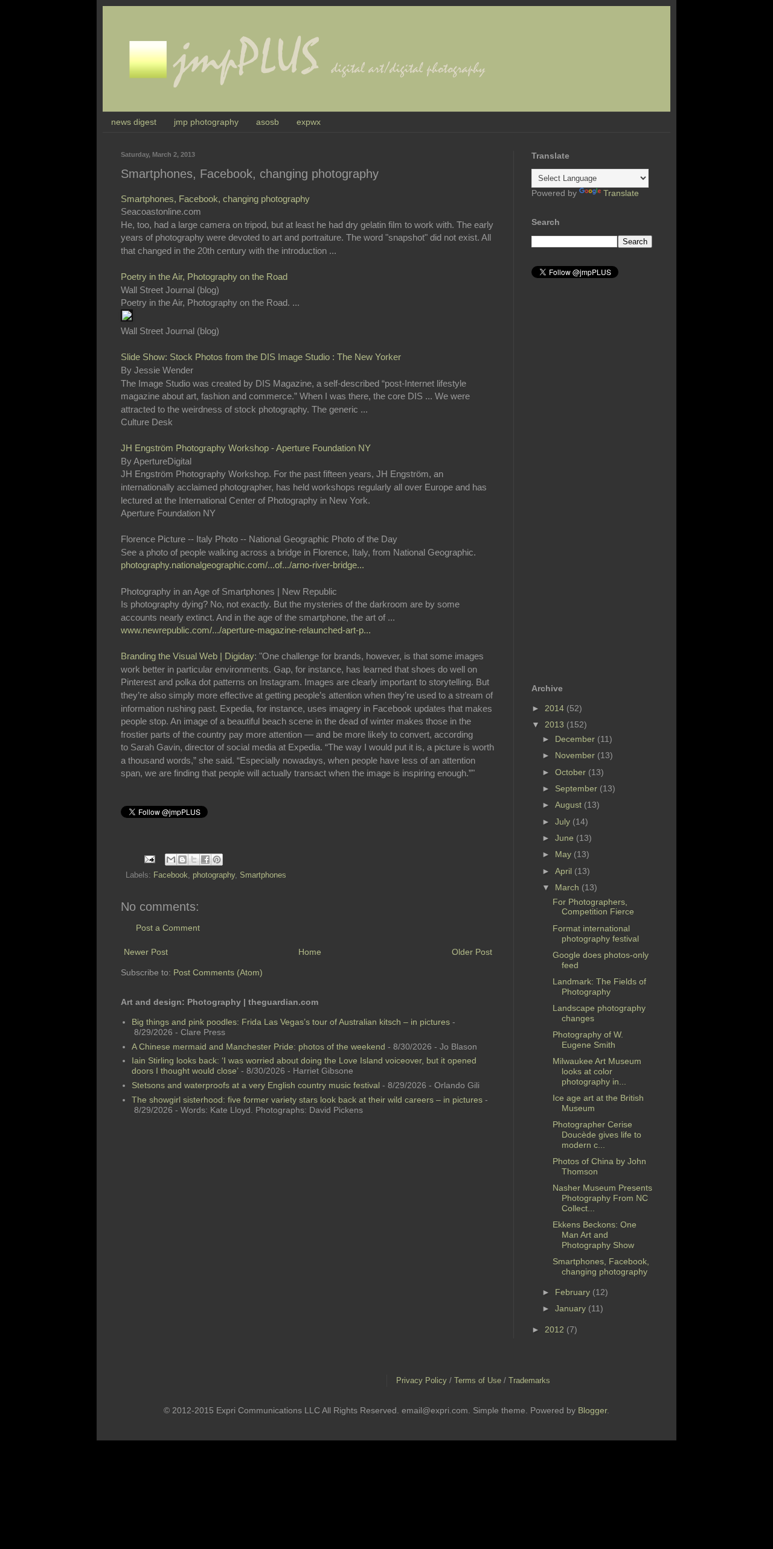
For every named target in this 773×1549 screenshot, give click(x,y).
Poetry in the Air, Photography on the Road (204, 276)
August (569, 804)
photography (214, 875)
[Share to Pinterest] (217, 860)
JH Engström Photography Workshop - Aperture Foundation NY (246, 448)
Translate (621, 193)
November (576, 755)
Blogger (592, 1410)
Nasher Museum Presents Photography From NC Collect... (602, 1198)
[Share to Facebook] (205, 860)
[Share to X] (194, 860)
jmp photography (206, 122)
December (576, 739)
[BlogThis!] (182, 860)
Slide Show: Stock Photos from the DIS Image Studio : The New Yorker (261, 357)
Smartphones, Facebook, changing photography (215, 199)
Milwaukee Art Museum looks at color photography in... (597, 1071)
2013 (555, 724)
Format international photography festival (596, 933)
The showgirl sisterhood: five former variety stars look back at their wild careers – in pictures (307, 1099)
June (565, 838)
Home (309, 952)
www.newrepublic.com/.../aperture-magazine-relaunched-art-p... (246, 630)
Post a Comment (168, 928)
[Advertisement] (579, 481)
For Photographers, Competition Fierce (593, 907)
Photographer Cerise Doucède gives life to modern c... (597, 1135)
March (568, 887)
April (564, 871)
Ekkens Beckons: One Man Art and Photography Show (595, 1235)
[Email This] (171, 860)
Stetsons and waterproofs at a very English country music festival (256, 1085)
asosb (267, 122)
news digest (133, 122)
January (571, 1308)
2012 (555, 1329)
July (564, 821)
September (577, 788)
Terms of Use (477, 1380)
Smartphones (263, 875)
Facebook (170, 875)
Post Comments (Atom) (218, 972)
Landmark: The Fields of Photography (599, 986)
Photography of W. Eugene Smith (588, 1040)
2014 (555, 708)
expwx (309, 122)
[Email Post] (149, 859)
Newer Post (146, 952)
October (571, 772)
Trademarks (529, 1380)
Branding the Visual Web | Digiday (187, 656)
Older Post (472, 952)
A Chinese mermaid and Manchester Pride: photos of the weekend (258, 1046)
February (573, 1292)
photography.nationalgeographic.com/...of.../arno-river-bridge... (242, 565)
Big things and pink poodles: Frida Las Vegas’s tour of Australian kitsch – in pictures (291, 1022)
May (564, 854)
